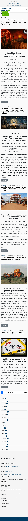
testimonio (5, 449)
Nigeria (4, 433)
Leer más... (4, 102)
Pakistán (4, 436)
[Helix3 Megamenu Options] (26, 9)
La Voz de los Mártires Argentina (13, 466)
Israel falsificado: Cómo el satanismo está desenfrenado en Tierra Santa (13, 22)
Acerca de (4, 506)
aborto (4, 398)
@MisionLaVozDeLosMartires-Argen (13, 474)
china (3, 409)
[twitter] (13, 1)
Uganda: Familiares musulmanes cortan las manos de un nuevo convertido (13, 188)
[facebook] (11, 1)
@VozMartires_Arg (8, 471)
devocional (5, 414)
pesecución (5, 441)
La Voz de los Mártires (6, 9)
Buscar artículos (5, 503)
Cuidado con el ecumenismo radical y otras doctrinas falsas (12, 333)
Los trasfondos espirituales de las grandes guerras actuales (13, 258)
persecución (5, 438)
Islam (4, 425)
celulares (4, 406)
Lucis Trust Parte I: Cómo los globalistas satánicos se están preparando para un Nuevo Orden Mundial (14, 111)
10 (21, 392)
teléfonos (4, 446)
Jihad (3, 428)
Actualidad (4, 401)
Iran (3, 422)
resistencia (5, 444)
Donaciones (4, 509)
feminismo (5, 419)
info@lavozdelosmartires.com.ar (14, 5)
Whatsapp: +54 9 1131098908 (14, 3)
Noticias (4, 19)
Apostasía (4, 403)
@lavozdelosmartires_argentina (12, 468)
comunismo (5, 411)
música (4, 430)
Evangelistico (5, 417)
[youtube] (14, 1)
